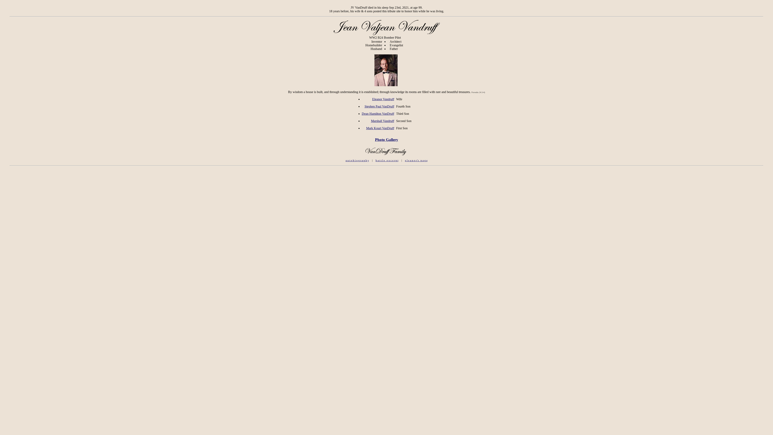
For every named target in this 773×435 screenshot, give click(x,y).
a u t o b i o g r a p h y (357, 160)
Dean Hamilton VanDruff (378, 113)
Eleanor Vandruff (383, 99)
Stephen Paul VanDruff (379, 106)
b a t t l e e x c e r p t (387, 160)
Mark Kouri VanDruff (380, 128)
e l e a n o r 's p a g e (416, 160)
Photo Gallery (386, 140)
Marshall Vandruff (382, 121)
